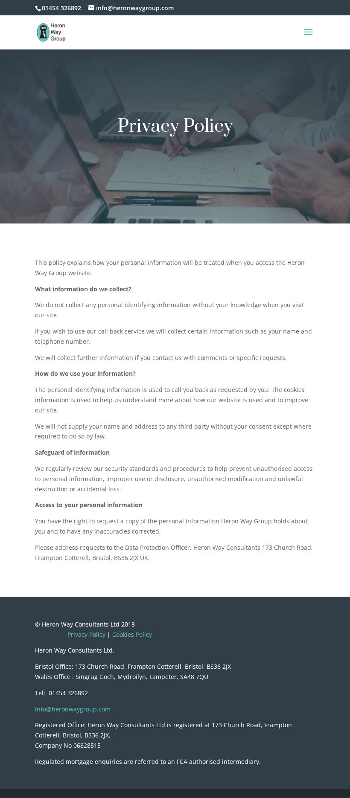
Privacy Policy (86, 634)
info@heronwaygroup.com (73, 709)
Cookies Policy (132, 634)
